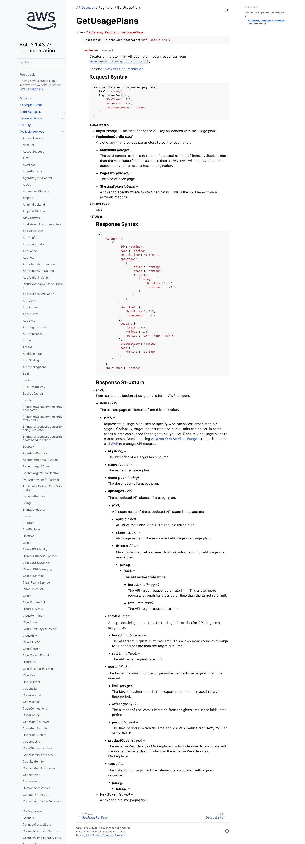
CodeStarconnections (37, 748)
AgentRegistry (32, 171)
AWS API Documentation (124, 69)
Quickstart (27, 98)
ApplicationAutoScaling (38, 270)
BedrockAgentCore (36, 466)
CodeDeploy (31, 715)
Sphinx (93, 831)
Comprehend (31, 781)
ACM (26, 158)
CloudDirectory (33, 609)
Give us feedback (31, 89)
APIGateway (31, 217)
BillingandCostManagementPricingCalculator (42, 428)
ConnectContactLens (37, 824)
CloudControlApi (34, 602)
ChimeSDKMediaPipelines (40, 556)
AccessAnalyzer (33, 138)
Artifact (28, 340)
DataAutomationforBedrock (41, 479)
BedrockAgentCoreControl (41, 473)
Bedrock (28, 446)
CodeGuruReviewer (36, 721)
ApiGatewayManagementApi (42, 224)
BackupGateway (34, 387)
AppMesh (29, 300)
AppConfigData (33, 244)
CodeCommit (31, 702)
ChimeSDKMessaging (37, 569)
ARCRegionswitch (35, 327)
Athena (27, 347)
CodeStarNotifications (38, 755)
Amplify (28, 198)
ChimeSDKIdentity (35, 549)
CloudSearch (31, 648)
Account (28, 145)
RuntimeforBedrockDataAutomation (42, 487)
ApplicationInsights (36, 277)
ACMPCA (29, 164)
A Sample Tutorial (31, 105)
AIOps (27, 184)
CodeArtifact (31, 682)
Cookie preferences (113, 835)
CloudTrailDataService (38, 668)
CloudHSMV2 (32, 642)
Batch (27, 400)
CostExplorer (31, 529)
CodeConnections (35, 708)
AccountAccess (33, 151)
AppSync (29, 320)
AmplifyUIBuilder (34, 211)
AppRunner (30, 307)
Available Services (32, 131)
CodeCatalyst (32, 695)
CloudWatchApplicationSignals (43, 285)
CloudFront (30, 622)
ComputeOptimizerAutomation (42, 802)
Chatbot (28, 536)
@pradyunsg (110, 831)
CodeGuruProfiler (34, 735)
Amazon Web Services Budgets (175, 439)
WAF (114, 444)
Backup (28, 380)
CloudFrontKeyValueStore (40, 629)
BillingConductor (34, 509)
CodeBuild (30, 688)
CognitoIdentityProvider (39, 768)
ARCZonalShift (32, 333)
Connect (28, 818)
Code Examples (30, 111)
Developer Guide (31, 118)
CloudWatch (31, 675)
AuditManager (32, 353)
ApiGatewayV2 (33, 231)
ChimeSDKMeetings (36, 562)
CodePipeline (32, 741)
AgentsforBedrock (35, 453)
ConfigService (32, 811)
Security (25, 125)
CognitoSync (31, 774)
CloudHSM (30, 635)
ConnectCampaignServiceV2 (42, 837)
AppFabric (30, 251)
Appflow (28, 257)
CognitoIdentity (33, 761)
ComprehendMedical (37, 788)
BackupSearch (33, 393)
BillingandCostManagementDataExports (42, 418)
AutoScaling (31, 360)
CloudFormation (33, 615)
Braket (27, 516)
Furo (123, 831)
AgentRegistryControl (37, 178)
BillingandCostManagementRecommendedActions (42, 438)
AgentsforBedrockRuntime (41, 459)
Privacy (80, 835)
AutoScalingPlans (34, 367)
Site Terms (93, 835)
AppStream (30, 314)
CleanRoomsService (36, 582)
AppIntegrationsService (39, 264)
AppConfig (30, 237)
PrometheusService (36, 191)
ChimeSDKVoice (33, 576)
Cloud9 (28, 595)
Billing (27, 503)
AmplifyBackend (34, 204)
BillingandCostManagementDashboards (42, 408)
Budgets (28, 522)
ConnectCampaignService (40, 831)
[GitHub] (227, 831)
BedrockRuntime (34, 496)
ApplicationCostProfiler (38, 294)
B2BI (26, 373)
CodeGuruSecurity (35, 728)
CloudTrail (29, 662)
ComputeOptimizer (36, 794)
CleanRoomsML (33, 589)
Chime (27, 542)
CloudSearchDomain (36, 655)
